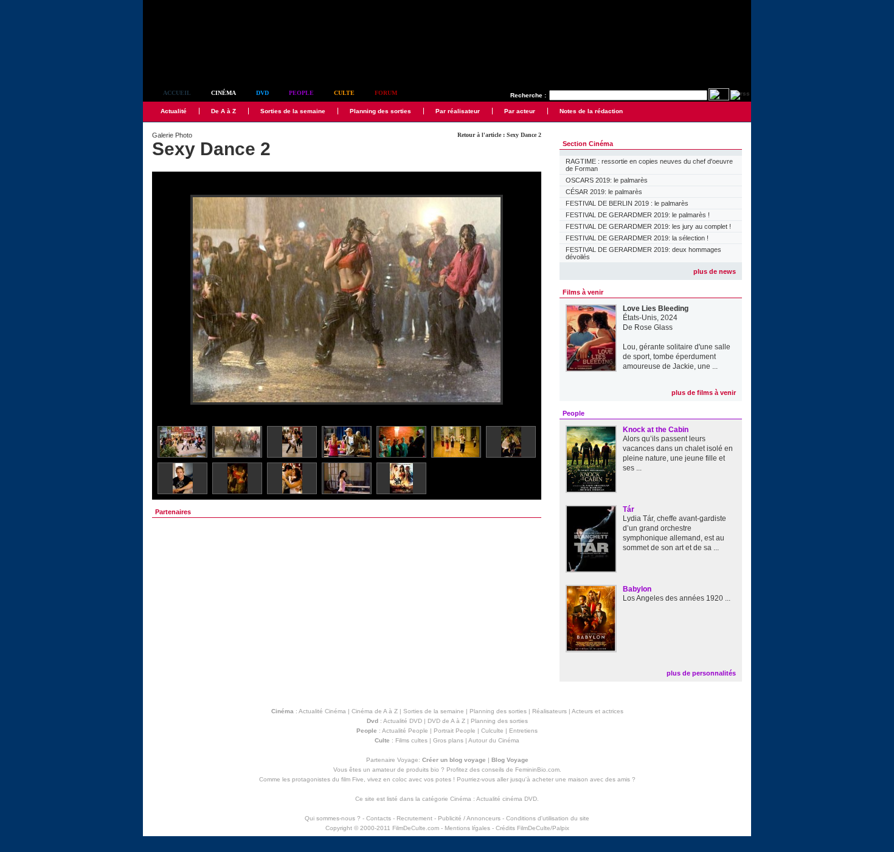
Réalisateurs (549, 711)
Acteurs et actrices (597, 711)
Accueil (177, 92)
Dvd (262, 92)
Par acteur (519, 111)
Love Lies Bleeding (655, 308)
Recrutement (414, 818)
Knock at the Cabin (655, 429)
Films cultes (411, 740)
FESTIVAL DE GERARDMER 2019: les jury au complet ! (648, 226)
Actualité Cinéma (322, 711)
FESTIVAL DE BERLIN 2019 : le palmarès (627, 203)
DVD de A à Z (446, 721)
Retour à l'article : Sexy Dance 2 (499, 134)
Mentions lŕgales (467, 828)
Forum (386, 92)
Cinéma (223, 92)
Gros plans (448, 740)
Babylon (637, 589)
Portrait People (455, 730)
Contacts (378, 818)
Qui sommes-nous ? (333, 818)
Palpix (560, 828)
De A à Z (223, 111)
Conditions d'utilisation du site (547, 818)
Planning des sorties (380, 111)
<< (169, 300)
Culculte (492, 730)
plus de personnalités (701, 673)
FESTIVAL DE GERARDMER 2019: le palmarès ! (638, 214)
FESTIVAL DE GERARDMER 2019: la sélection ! (637, 238)
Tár (628, 509)
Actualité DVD (402, 721)
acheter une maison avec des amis (581, 779)
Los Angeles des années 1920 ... (676, 598)
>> (524, 300)
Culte (344, 92)
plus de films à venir (703, 392)
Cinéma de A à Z (375, 711)
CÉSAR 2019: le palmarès (604, 191)
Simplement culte (210, 60)
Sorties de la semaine (292, 111)
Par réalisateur (457, 111)
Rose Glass (653, 327)
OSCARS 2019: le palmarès (607, 180)
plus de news (714, 271)
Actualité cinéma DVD (506, 798)
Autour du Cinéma (493, 740)
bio (435, 769)
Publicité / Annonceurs (469, 818)
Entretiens (523, 730)
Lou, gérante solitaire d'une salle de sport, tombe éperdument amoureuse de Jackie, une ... (676, 357)
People (301, 92)
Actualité (174, 111)
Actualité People (405, 730)
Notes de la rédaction (591, 111)
